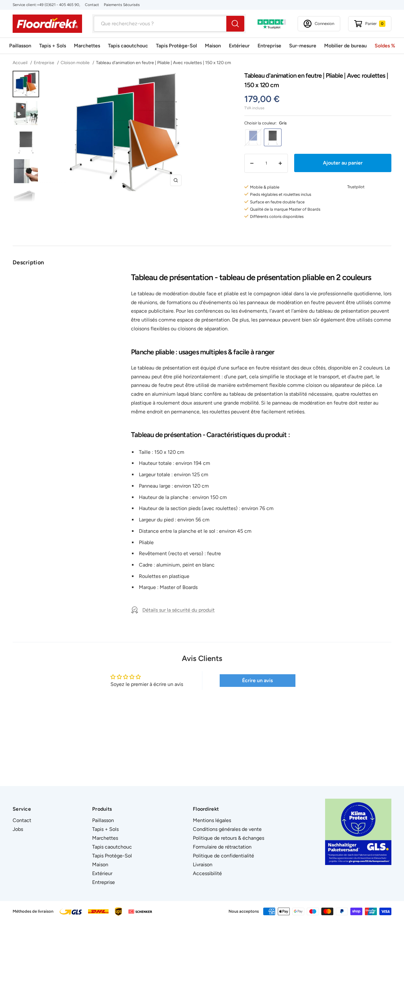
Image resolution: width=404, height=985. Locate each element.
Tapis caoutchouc (128, 46)
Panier (374, 23)
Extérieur (239, 46)
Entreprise (269, 46)
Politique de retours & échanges (228, 838)
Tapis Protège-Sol (176, 46)
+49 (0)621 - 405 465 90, (58, 5)
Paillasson (20, 46)
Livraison (202, 865)
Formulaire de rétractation (222, 847)
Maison (213, 46)
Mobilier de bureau (345, 46)
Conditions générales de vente (227, 829)
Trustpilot (356, 186)
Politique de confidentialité (223, 856)
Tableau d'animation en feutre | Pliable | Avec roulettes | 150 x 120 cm (163, 62)
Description (28, 262)
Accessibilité (207, 873)
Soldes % (385, 46)
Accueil (20, 62)
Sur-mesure (302, 46)
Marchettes (87, 46)
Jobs (18, 829)
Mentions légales (212, 820)
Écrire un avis (257, 680)
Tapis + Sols (52, 46)
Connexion (324, 23)
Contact (92, 5)
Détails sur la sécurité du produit (178, 610)
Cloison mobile (75, 62)
